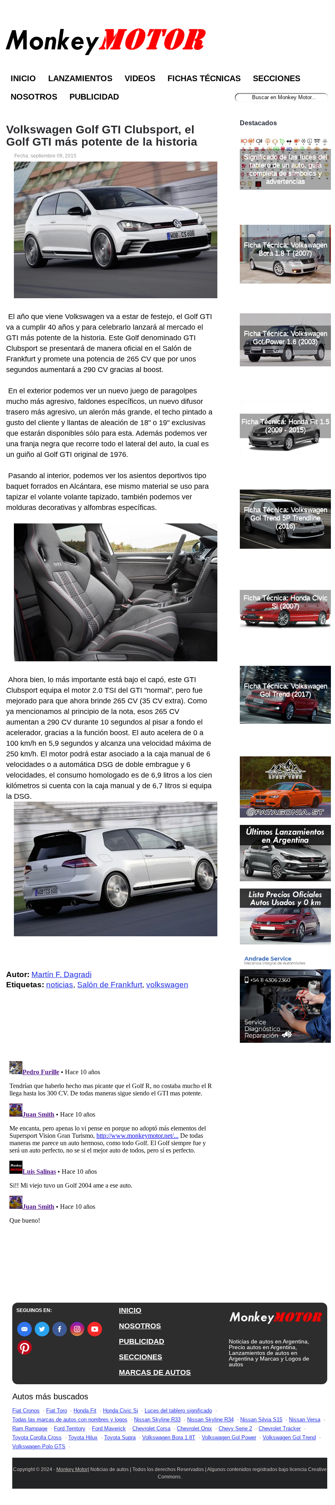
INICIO (130, 1310)
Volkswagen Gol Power (229, 1437)
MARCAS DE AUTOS (155, 1372)
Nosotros (34, 96)
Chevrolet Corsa (151, 1428)
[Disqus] (111, 1160)
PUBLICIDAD (141, 1341)
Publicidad (94, 96)
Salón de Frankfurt (109, 984)
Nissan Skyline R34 (210, 1419)
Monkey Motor (72, 1469)
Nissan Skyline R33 (157, 1419)
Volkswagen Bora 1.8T (168, 1437)
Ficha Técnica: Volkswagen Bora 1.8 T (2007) (285, 249)
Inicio (23, 78)
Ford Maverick (109, 1428)
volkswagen (167, 984)
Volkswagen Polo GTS (38, 1446)
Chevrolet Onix (194, 1428)
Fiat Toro (56, 1410)
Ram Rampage (29, 1428)
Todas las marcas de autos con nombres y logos (69, 1419)
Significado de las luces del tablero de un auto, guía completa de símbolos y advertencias (285, 169)
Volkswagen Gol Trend (289, 1437)
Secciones (276, 78)
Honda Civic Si (120, 1410)
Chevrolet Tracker (280, 1428)
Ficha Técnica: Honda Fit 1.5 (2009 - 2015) (285, 426)
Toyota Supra (120, 1437)
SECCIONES (140, 1357)
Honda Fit (85, 1410)
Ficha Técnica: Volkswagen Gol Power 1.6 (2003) (285, 338)
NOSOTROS (140, 1326)
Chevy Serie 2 (235, 1428)
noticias (59, 984)
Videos (140, 78)
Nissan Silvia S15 (261, 1419)
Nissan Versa (304, 1419)
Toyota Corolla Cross (37, 1437)
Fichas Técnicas (204, 78)
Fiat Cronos (26, 1410)
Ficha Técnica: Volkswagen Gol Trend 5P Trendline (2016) (285, 518)
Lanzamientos (80, 78)
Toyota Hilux (83, 1437)
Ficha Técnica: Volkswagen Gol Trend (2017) (285, 690)
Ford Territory (69, 1428)
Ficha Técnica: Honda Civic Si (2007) (285, 602)
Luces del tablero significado (178, 1410)
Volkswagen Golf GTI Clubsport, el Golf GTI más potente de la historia (101, 136)
